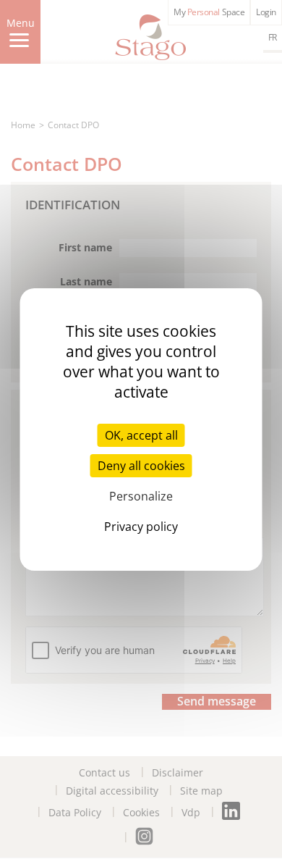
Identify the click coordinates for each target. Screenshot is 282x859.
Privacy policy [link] (141, 527)
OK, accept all (141, 435)
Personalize (141, 496)
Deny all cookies (141, 466)
